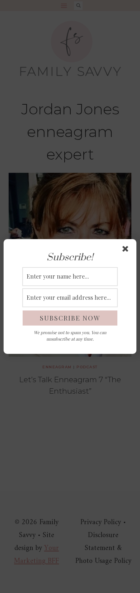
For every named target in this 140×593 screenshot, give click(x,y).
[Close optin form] (126, 250)
